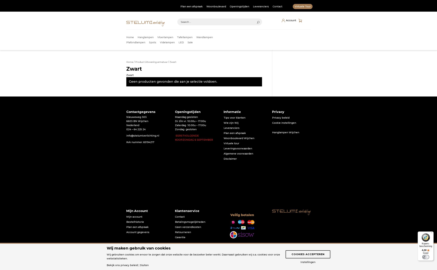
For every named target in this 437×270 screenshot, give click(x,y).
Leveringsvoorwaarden (238, 148)
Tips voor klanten (234, 118)
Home (130, 37)
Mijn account (134, 217)
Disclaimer (230, 159)
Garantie (180, 237)
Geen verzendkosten (188, 227)
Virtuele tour (231, 143)
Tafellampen (185, 37)
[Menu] (431, 234)
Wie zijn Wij (231, 123)
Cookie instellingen (284, 123)
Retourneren (183, 232)
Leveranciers (261, 6)
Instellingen (307, 262)
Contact (277, 6)
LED (181, 42)
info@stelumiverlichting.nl (142, 135)
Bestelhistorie (135, 222)
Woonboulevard (216, 6)
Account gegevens (137, 232)
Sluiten (144, 265)
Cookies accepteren (308, 254)
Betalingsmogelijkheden (190, 222)
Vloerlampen (165, 37)
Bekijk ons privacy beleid (122, 265)
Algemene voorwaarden (238, 153)
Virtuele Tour (303, 6)
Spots (152, 42)
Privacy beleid (281, 118)
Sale (190, 42)
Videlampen (167, 42)
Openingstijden (239, 6)
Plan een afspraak (191, 6)
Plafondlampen (135, 42)
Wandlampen (204, 37)
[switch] (425, 257)
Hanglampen (146, 37)
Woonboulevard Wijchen (239, 138)
